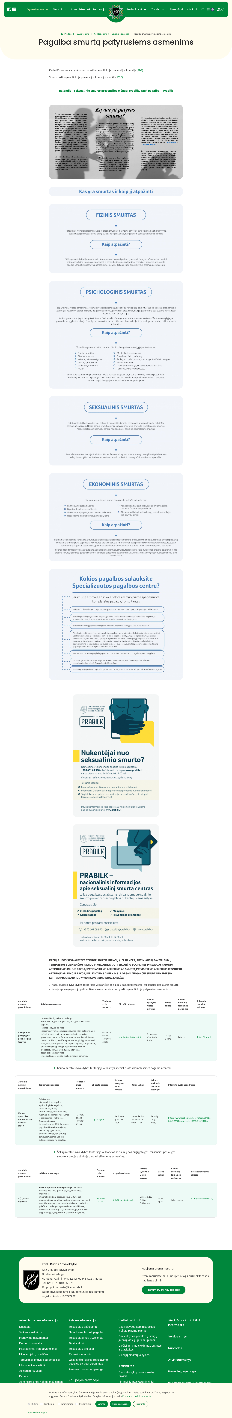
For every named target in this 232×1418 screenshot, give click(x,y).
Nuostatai (25, 1326)
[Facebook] (9, 9)
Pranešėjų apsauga (182, 1371)
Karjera (23, 1376)
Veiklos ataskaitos (30, 1332)
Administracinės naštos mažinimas (41, 1381)
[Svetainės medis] (218, 9)
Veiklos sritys (100, 34)
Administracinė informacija (88, 9)
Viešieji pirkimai (129, 1320)
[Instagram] (14, 9)
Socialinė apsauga (120, 34)
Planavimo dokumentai (33, 1337)
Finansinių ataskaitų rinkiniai (136, 1381)
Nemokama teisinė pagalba (86, 1332)
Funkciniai (49, 1404)
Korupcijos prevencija (84, 1380)
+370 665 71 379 (101, 1200)
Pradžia (67, 34)
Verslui (57, 9)
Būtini (34, 1404)
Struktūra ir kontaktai (183, 9)
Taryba (156, 9)
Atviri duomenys (179, 1360)
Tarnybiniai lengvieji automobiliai (39, 1359)
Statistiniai (67, 1404)
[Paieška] (223, 9)
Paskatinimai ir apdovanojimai (38, 1348)
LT (202, 9)
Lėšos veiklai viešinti (32, 1365)
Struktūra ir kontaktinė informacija (184, 1322)
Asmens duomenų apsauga (86, 1369)
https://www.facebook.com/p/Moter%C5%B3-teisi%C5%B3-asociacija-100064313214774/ (189, 1119)
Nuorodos (175, 1348)
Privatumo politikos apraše (136, 1396)
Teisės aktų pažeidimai (83, 1326)
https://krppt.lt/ (204, 1037)
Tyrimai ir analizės (80, 1354)
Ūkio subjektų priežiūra (33, 1354)
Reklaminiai (85, 1404)
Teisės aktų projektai (82, 1348)
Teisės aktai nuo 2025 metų (86, 1337)
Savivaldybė (134, 9)
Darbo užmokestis (30, 1343)
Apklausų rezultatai (31, 1370)
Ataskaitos (126, 1366)
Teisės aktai (76, 1343)
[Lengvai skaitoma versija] (212, 9)
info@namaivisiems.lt (123, 1200)
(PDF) (140, 70)
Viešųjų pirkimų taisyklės (134, 1355)
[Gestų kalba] (208, 9)
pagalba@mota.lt (100, 1119)
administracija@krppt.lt (130, 1037)
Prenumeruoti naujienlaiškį (163, 1290)
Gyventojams (35, 9)
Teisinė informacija (82, 1320)
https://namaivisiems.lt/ (202, 1198)
